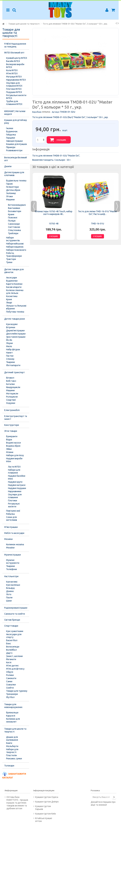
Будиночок (11, 131)
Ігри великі (11, 581)
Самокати (11, 678)
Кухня (9, 299)
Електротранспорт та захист (15, 417)
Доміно (10, 591)
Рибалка (10, 514)
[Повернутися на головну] (3, 24)
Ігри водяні (11, 324)
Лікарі (9, 302)
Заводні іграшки (14, 141)
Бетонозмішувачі (17, 205)
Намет (9, 352)
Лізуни (9, 343)
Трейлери (13, 233)
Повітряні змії (13, 511)
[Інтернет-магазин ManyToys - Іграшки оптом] (60, 10)
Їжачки (9, 128)
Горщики (10, 138)
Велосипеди (12, 646)
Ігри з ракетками (14, 631)
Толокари (9, 765)
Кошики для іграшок (16, 144)
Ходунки (10, 403)
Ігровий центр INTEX (16, 58)
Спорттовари (11, 626)
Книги (9, 743)
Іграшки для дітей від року (15, 121)
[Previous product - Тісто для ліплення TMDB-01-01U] (116, 23)
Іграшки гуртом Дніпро (47, 801)
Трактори (11, 259)
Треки (9, 262)
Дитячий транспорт (14, 372)
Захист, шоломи (14, 656)
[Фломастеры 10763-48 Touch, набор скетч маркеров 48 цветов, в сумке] (53, 191)
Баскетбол (11, 640)
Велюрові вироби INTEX (15, 65)
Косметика (11, 296)
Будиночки (11, 280)
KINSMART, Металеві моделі (14, 112)
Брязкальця (12, 712)
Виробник (36, 112)
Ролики (10, 675)
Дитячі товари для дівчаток (14, 270)
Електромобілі (12, 410)
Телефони (11, 569)
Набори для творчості (12, 750)
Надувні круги (15, 482)
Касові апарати (13, 287)
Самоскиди (14, 224)
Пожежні (12, 217)
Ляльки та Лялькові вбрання (16, 307)
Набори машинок (14, 247)
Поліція (11, 220)
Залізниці (11, 193)
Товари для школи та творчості (15, 730)
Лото (8, 594)
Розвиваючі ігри (14, 150)
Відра (9, 439)
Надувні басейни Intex (16, 477)
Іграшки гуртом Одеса (46, 797)
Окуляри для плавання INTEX (14, 84)
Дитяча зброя (13, 190)
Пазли (9, 597)
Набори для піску (15, 455)
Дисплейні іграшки (16, 333)
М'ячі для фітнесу (15, 669)
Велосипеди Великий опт (15, 159)
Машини (10, 199)
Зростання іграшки (15, 337)
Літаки (9, 196)
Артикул (55, 112)
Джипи (8, 166)
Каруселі (10, 715)
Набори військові (15, 243)
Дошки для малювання (12, 738)
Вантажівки (14, 208)
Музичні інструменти (12, 561)
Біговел (10, 377)
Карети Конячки (14, 284)
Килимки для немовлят (13, 720)
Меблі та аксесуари (14, 533)
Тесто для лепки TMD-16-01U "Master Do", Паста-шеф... (97, 212)
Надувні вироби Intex (14, 460)
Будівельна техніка (16, 180)
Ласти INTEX (14, 466)
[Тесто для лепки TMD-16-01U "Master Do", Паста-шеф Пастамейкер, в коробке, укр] (97, 191)
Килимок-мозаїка (15, 544)
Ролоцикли (12, 396)
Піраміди (10, 147)
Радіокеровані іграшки (15, 608)
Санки (9, 681)
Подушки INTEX (14, 92)
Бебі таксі (11, 381)
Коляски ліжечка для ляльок (14, 291)
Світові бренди (12, 620)
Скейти (10, 687)
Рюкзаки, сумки (14, 758)
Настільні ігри (11, 576)
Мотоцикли (12, 393)
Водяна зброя (13, 446)
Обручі (9, 672)
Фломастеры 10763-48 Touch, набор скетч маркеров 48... (53, 212)
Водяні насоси (13, 442)
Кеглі (8, 662)
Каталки (10, 384)
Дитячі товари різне (14, 319)
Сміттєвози (14, 227)
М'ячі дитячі (12, 665)
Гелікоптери (12, 187)
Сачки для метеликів (11, 518)
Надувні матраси (16, 485)
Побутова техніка (15, 311)
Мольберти (12, 746)
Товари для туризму (16, 691)
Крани (11, 214)
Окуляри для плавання (15, 496)
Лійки (9, 449)
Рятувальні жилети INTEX (16, 96)
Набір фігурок (13, 349)
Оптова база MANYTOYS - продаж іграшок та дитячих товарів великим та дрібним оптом (17, 803)
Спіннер (10, 359)
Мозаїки (8, 539)
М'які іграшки (11, 527)
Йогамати (11, 659)
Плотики (12, 500)
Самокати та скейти (14, 614)
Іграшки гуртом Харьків (43, 807)
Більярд (10, 588)
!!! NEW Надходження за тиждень (15, 45)
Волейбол (11, 650)
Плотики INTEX (14, 89)
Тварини (10, 362)
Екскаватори (14, 211)
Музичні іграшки (12, 554)
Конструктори (11, 425)
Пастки (9, 356)
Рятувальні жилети (14, 505)
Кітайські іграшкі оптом (43, 819)
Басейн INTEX (13, 61)
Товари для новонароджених (13, 705)
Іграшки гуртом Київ (45, 813)
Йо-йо (9, 340)
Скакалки (11, 684)
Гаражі (9, 183)
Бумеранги (11, 436)
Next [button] (117, 206)
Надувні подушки (17, 488)
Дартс (9, 653)
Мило (9, 346)
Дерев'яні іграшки (15, 330)
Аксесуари (11, 277)
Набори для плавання (14, 471)
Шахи (9, 600)
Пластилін (11, 755)
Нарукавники (14, 491)
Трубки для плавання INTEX (14, 102)
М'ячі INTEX (12, 73)
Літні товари (10, 431)
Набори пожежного (16, 250)
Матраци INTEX (14, 76)
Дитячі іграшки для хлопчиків (14, 173)
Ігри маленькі (13, 585)
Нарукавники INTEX (16, 80)
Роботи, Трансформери (14, 254)
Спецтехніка (14, 230)
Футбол (10, 697)
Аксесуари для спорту (13, 635)
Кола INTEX (12, 70)
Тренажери (12, 694)
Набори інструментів (13, 239)
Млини (9, 452)
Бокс (8, 643)
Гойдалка (11, 134)
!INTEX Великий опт (14, 52)
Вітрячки (10, 327)
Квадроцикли (13, 387)
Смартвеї (11, 400)
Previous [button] (34, 206)
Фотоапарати (13, 365)
